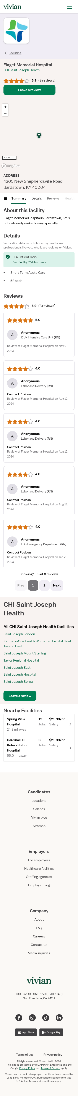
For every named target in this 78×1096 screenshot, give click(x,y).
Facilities (15, 53)
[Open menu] (5, 198)
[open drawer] (69, 6)
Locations (39, 801)
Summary (18, 198)
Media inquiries (39, 953)
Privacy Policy (27, 1068)
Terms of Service (50, 1068)
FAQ (39, 928)
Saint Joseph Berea (18, 681)
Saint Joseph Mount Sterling (24, 653)
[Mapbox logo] (10, 165)
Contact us (39, 945)
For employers (39, 860)
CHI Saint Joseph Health (21, 70)
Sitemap (39, 826)
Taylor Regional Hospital (21, 660)
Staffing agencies (39, 877)
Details (36, 198)
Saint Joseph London (19, 634)
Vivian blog (39, 817)
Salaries (39, 809)
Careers (39, 936)
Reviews (53, 198)
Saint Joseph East (17, 667)
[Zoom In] (5, 107)
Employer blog (39, 885)
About (39, 919)
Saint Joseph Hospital (19, 674)
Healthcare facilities (39, 868)
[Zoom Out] (5, 113)
